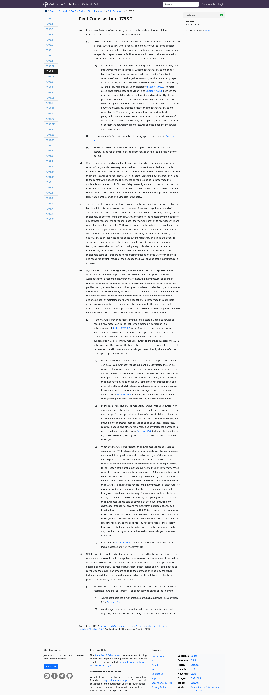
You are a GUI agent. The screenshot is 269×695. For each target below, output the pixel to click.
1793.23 (50, 113)
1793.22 (50, 108)
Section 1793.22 (121, 328)
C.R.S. (193, 660)
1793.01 (50, 55)
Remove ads (208, 4)
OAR (193, 678)
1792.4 (49, 39)
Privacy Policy (159, 687)
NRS (193, 669)
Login (221, 4)
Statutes (195, 664)
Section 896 (113, 602)
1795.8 (49, 214)
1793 (48, 50)
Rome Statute (198, 687)
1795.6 (49, 203)
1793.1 (49, 60)
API (153, 669)
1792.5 (49, 44)
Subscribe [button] (51, 666)
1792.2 (49, 29)
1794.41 (50, 171)
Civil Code (63, 11)
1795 (48, 182)
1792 (48, 18)
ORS (198, 678)
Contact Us (157, 673)
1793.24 (50, 118)
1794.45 (50, 177)
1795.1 (49, 187)
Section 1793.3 (155, 86)
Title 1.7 (91, 11)
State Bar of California (106, 655)
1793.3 (49, 81)
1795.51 (50, 219)
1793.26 (50, 134)
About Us (156, 664)
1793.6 (49, 103)
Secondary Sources (162, 682)
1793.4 (49, 87)
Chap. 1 (101, 11)
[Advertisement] (204, 81)
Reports (156, 678)
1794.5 (49, 166)
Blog (154, 660)
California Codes (91, 4)
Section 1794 (124, 394)
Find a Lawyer (159, 656)
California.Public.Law (64, 4)
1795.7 (49, 208)
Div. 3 (73, 11)
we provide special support (117, 680)
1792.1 (49, 23)
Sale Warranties (115, 11)
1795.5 (49, 198)
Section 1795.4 (122, 542)
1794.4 (49, 161)
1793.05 (50, 97)
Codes (53, 11)
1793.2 (49, 71)
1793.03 (50, 76)
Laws (193, 673)
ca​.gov (208, 30)
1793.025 (50, 124)
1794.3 (49, 155)
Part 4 (82, 11)
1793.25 (50, 129)
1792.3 (49, 34)
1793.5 (49, 92)
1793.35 (50, 140)
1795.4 (49, 192)
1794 (48, 145)
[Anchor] (142, 34)
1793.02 (50, 66)
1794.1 (49, 150)
